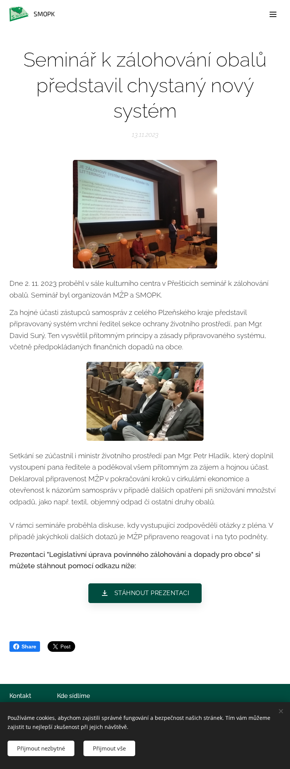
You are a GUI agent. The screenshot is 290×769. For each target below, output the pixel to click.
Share (29, 646)
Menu (273, 14)
